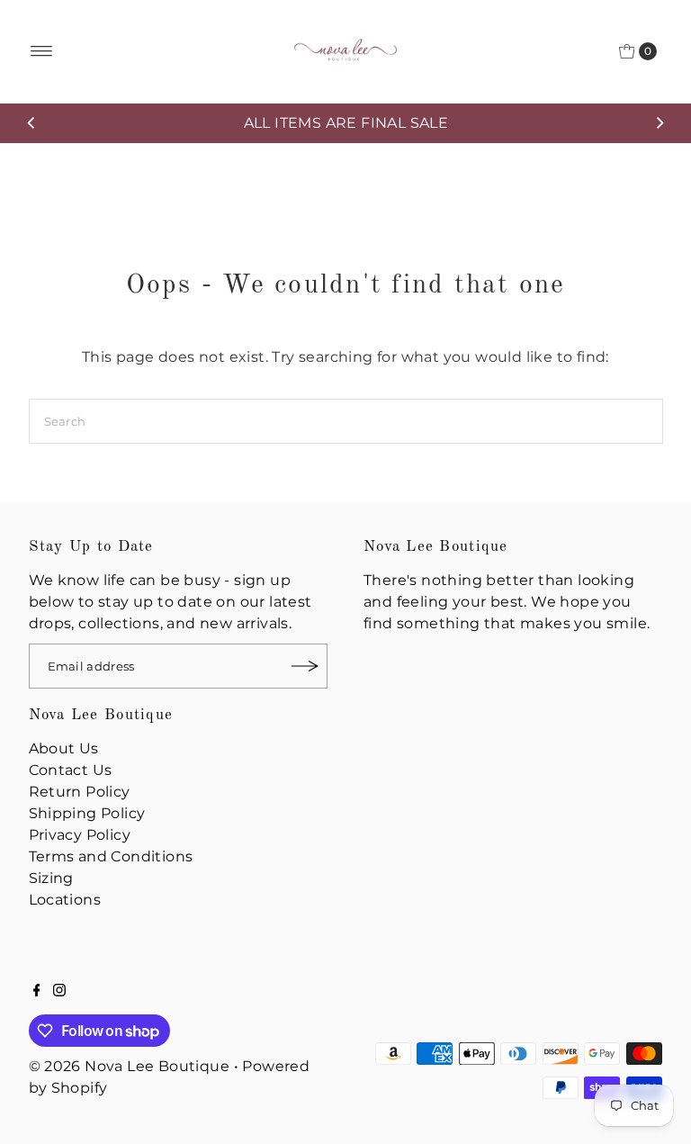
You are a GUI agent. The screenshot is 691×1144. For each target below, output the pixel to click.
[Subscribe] (305, 666)
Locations (65, 899)
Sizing (51, 878)
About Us (64, 748)
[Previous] (31, 123)
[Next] (660, 123)
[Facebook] (36, 991)
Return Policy (79, 791)
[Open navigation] (42, 51)
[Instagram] (59, 991)
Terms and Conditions (111, 856)
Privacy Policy (80, 834)
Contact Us (70, 770)
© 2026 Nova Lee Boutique (129, 1066)
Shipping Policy (87, 813)
